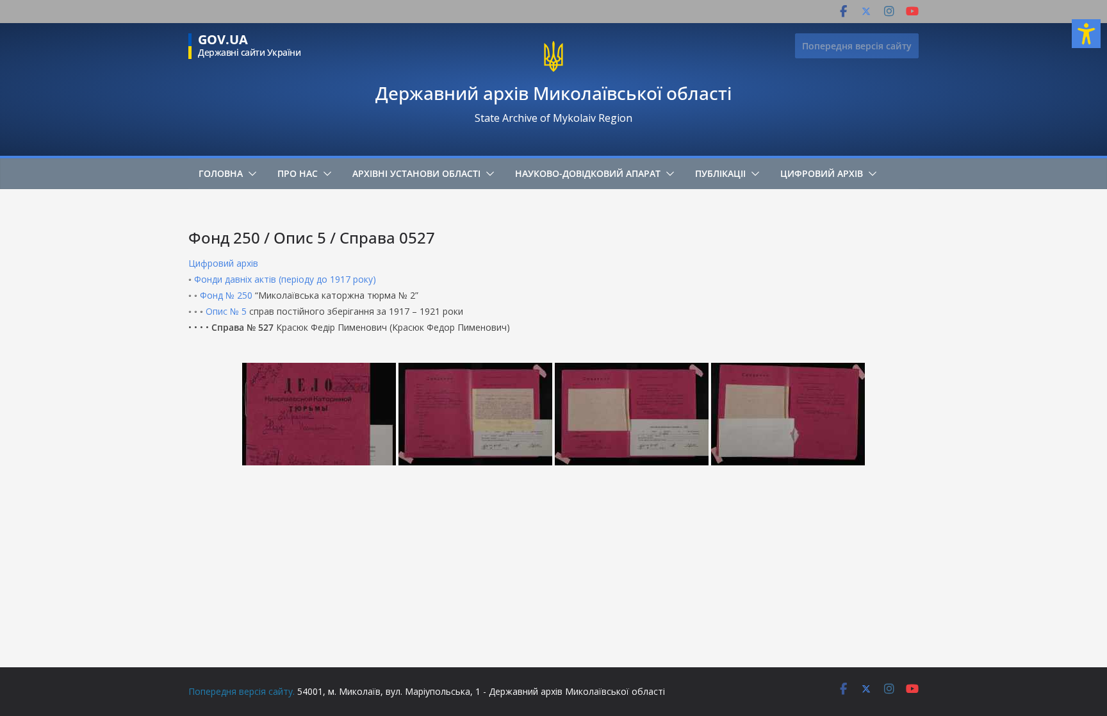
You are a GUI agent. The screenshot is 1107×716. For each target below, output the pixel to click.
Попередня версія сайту (857, 46)
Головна (221, 173)
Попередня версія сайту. (241, 691)
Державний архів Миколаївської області (553, 93)
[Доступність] (1086, 33)
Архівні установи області (416, 173)
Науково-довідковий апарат (587, 173)
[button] (250, 174)
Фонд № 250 (226, 295)
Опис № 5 (226, 311)
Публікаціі (720, 173)
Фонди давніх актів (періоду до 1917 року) (285, 279)
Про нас (297, 173)
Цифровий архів (821, 173)
